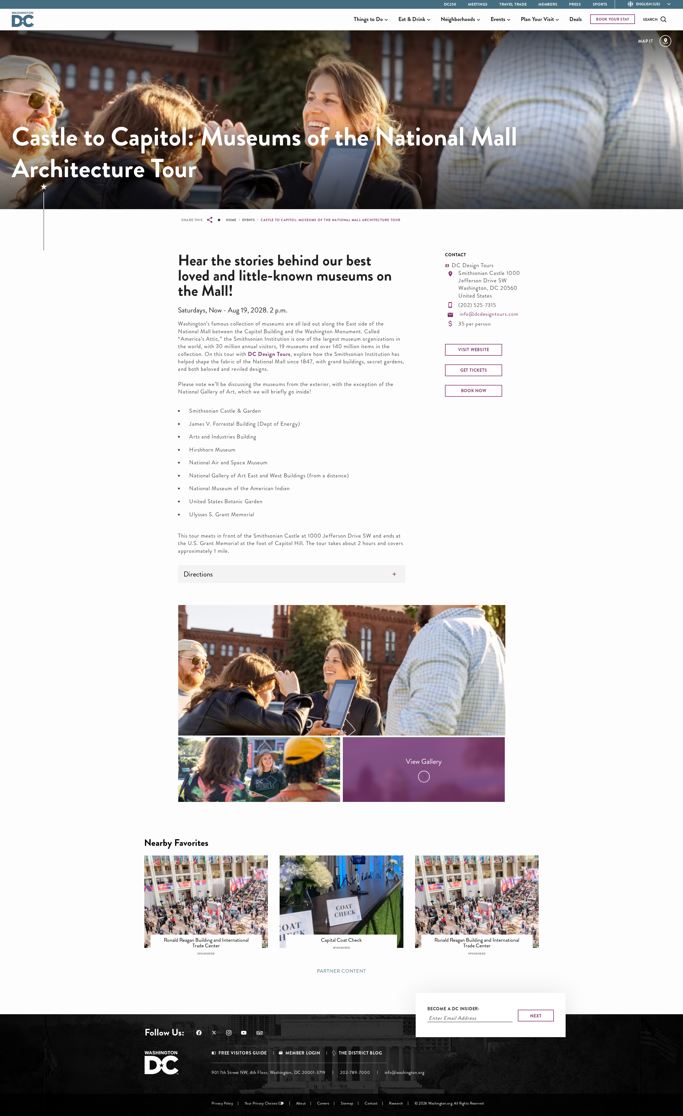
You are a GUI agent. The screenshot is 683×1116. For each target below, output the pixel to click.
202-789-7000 (355, 1072)
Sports (600, 4)
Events (248, 220)
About (301, 1103)
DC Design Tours (269, 354)
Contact (371, 1103)
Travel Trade (513, 4)
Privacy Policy (222, 1103)
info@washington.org (404, 1072)
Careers (323, 1103)
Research (396, 1103)
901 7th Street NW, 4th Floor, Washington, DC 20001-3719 (268, 1072)
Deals (575, 19)
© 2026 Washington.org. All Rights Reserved (449, 1103)
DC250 (450, 4)
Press (575, 4)
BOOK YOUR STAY (612, 19)
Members (547, 4)
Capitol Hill (345, 937)
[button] (473, 350)
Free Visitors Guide (243, 1053)
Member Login (302, 1053)
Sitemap (347, 1103)
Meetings (478, 4)
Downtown (209, 937)
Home (231, 220)
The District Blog (360, 1053)
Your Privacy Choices (261, 1103)
